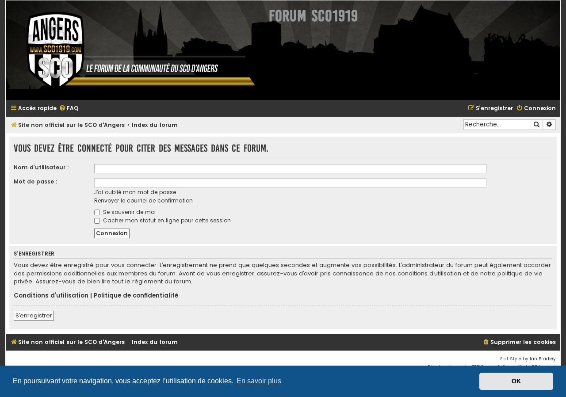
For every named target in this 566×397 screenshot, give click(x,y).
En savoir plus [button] (259, 381)
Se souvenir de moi (128, 212)
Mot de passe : (35, 181)
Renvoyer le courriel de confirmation (143, 200)
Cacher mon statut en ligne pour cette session (166, 220)
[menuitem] (68, 109)
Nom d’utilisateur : (41, 167)
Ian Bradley (543, 358)
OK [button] (516, 381)
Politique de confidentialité (136, 296)
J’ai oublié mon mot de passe (135, 192)
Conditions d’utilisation (51, 296)
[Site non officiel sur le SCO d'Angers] (134, 50)
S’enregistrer (33, 315)
